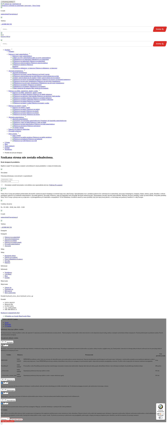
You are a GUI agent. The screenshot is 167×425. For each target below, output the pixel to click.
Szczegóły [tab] (8, 324)
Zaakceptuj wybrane (16, 419)
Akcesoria (8, 246)
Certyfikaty (8, 274)
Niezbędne (10, 342)
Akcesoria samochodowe (20, 119)
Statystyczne (10, 380)
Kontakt (7, 277)
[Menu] (164, 404)
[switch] (161, 418)
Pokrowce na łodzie (11, 240)
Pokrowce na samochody (12, 237)
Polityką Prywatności (55, 185)
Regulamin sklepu (10, 255)
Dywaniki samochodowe (12, 244)
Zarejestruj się (9, 289)
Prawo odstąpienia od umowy (14, 259)
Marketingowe (11, 390)
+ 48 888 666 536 (6, 24)
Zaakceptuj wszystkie (7, 421)
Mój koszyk (8, 291)
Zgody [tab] (7, 322)
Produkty (11, 51)
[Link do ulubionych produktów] (1, 33)
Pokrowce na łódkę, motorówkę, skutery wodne (27, 92)
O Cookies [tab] (8, 326)
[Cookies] (1, 423)
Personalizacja (11, 400)
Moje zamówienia (10, 293)
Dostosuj (4, 419)
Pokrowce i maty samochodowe (22, 56)
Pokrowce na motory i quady (21, 107)
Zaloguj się (8, 287)
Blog (6, 276)
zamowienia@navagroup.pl (9, 14)
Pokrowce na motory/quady (13, 242)
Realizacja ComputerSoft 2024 (10, 313)
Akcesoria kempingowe (19, 72)
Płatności (7, 262)
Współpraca (8, 272)
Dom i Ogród (16, 135)
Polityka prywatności (11, 257)
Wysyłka (7, 261)
